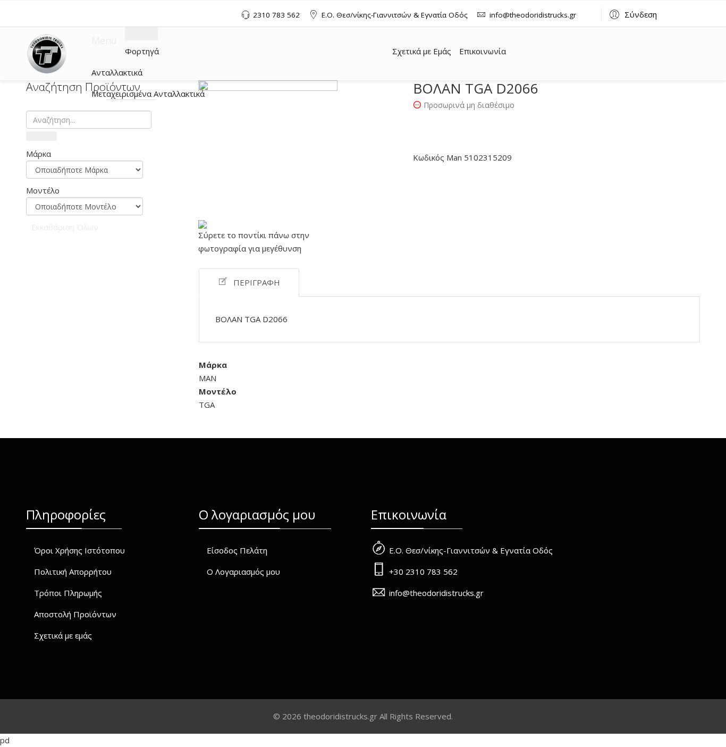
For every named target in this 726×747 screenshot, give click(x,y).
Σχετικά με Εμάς (421, 51)
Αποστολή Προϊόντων (75, 614)
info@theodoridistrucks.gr (532, 15)
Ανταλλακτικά (116, 72)
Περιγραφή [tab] (256, 282)
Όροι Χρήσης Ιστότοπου (79, 550)
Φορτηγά (142, 51)
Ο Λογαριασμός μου (243, 571)
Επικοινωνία (482, 51)
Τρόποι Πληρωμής (68, 592)
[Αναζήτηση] (41, 136)
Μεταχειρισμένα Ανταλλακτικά (148, 93)
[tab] (84, 154)
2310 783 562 (276, 15)
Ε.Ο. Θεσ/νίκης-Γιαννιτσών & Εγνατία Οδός (395, 15)
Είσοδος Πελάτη (237, 550)
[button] (631, 14)
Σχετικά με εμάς (63, 635)
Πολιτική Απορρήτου (73, 571)
